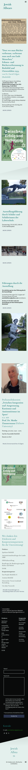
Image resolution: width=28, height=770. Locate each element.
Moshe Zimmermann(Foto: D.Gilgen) (13, 444)
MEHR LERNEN (7, 110)
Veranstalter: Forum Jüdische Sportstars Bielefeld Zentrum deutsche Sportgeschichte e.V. (13, 610)
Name (6, 669)
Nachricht (6, 676)
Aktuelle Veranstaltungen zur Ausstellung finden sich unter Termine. (13, 590)
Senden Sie (14, 716)
